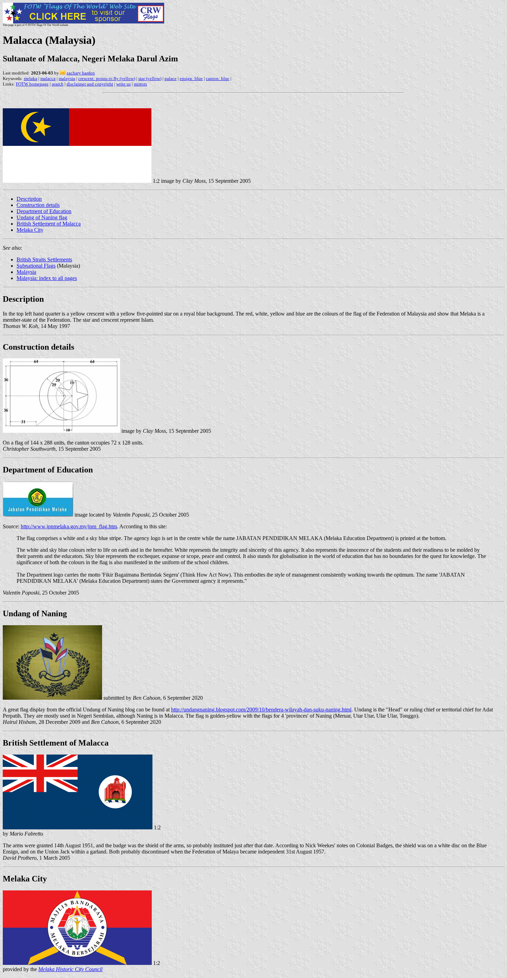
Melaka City (30, 230)
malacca (48, 78)
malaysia (67, 78)
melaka (30, 78)
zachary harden (81, 73)
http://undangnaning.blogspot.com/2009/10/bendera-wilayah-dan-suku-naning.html (261, 709)
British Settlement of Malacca (49, 224)
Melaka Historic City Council (70, 969)
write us (123, 84)
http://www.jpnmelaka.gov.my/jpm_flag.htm (69, 526)
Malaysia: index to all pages (47, 278)
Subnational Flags (36, 266)
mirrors (140, 84)
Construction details (38, 205)
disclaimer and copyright (90, 84)
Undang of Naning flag (42, 217)
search (57, 84)
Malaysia (26, 272)
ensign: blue (191, 78)
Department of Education (44, 211)
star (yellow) (149, 78)
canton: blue (217, 78)
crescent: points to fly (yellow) (106, 78)
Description (29, 199)
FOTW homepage (32, 84)
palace (171, 78)
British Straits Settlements (44, 259)
